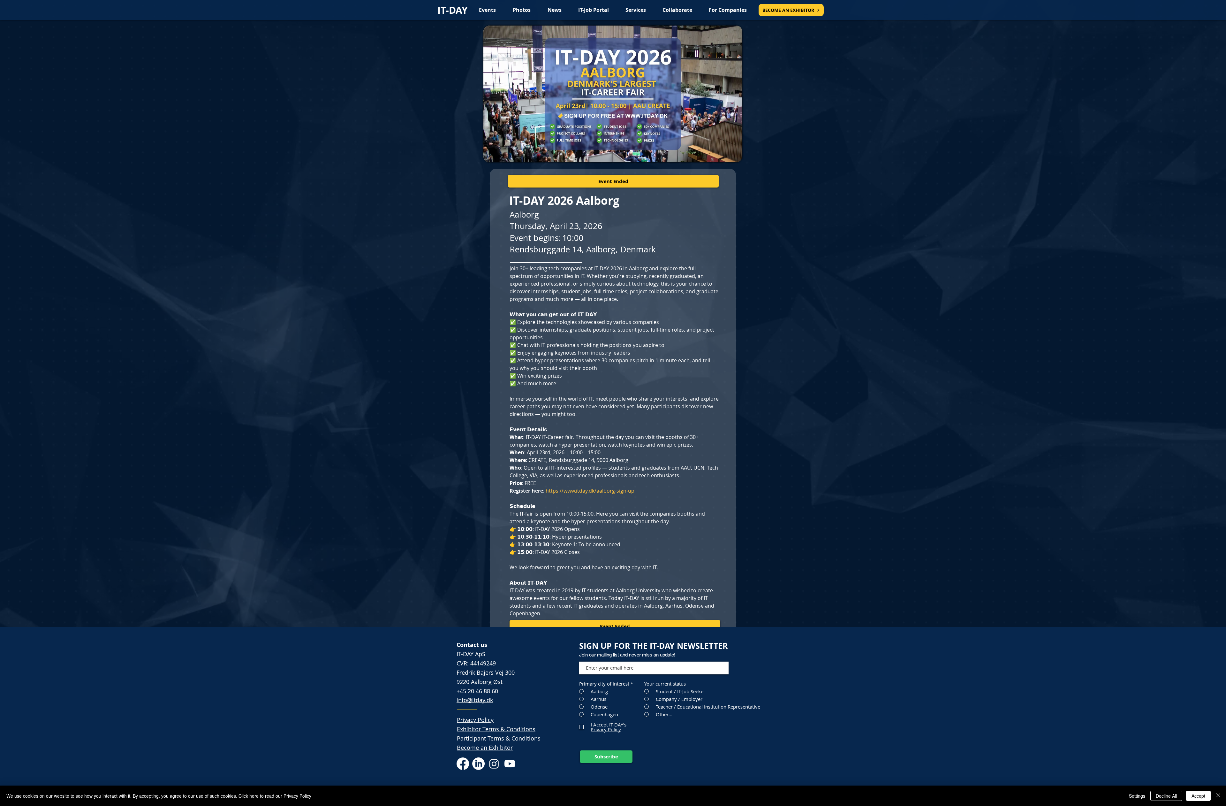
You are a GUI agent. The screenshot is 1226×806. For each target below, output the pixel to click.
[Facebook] (463, 763)
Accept (1198, 796)
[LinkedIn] (478, 763)
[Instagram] (494, 763)
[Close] (1218, 796)
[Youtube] (509, 763)
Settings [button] (1137, 796)
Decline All (1166, 796)
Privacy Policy (475, 720)
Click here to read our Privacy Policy (274, 796)
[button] (613, 181)
